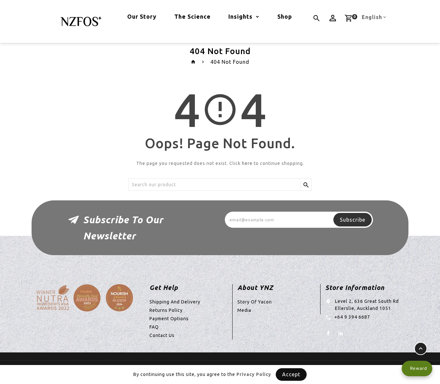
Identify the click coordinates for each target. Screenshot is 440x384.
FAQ (154, 327)
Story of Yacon (254, 301)
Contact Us (162, 335)
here (247, 163)
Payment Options (169, 318)
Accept (291, 374)
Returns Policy (166, 310)
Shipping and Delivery (174, 301)
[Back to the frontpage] (193, 62)
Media (244, 310)
